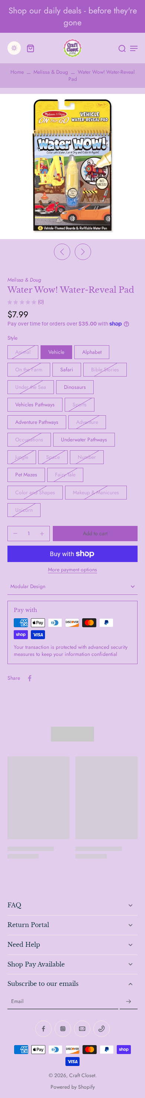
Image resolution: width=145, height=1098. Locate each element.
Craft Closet (82, 1075)
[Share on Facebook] (30, 678)
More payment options (72, 570)
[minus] (15, 533)
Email (17, 1001)
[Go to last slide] (62, 252)
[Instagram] (63, 1029)
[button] (95, 534)
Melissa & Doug (50, 72)
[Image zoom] (72, 166)
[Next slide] (83, 252)
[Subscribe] (129, 1001)
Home (17, 72)
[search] (122, 48)
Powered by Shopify (73, 1087)
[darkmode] (14, 48)
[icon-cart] (30, 48)
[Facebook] (43, 1029)
